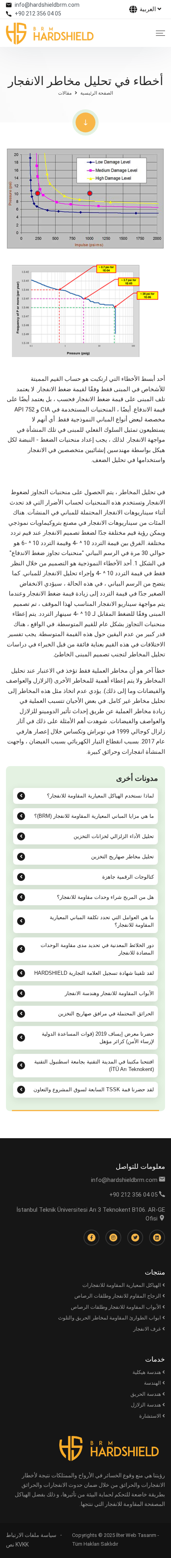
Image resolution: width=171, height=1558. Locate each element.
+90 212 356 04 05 (38, 13)
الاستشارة (150, 1416)
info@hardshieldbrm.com (47, 5)
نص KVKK (17, 1544)
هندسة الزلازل (146, 1405)
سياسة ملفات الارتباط (31, 1535)
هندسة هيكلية (147, 1372)
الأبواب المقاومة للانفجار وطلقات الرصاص (116, 1307)
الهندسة (153, 1383)
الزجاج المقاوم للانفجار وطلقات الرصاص (118, 1296)
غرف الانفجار (147, 1329)
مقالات (65, 93)
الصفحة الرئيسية (96, 93)
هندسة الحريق (146, 1394)
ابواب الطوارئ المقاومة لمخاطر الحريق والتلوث (110, 1318)
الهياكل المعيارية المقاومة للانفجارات (122, 1285)
